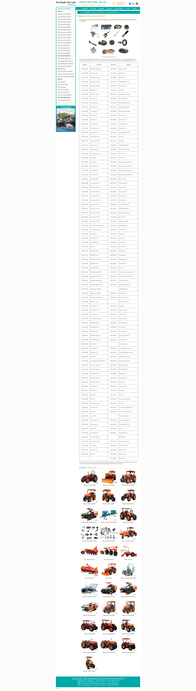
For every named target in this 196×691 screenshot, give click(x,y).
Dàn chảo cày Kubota (63, 89)
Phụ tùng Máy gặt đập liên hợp (65, 102)
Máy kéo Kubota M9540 (64, 48)
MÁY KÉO (59, 11)
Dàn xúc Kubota (62, 87)
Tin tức (128, 8)
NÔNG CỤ (59, 79)
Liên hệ (134, 8)
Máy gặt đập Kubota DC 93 (64, 66)
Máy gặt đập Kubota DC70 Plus (65, 63)
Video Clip (109, 8)
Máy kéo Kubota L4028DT (64, 14)
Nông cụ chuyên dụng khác (64, 95)
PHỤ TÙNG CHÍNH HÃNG (63, 97)
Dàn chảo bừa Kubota (63, 92)
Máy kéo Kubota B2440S (64, 53)
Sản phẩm (101, 8)
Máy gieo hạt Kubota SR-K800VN (66, 76)
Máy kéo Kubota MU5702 (64, 24)
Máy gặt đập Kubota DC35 (64, 58)
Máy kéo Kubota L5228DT (64, 22)
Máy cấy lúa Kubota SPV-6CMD (66, 74)
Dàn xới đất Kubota (63, 84)
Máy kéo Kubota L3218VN (64, 29)
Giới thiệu (93, 8)
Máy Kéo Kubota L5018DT (64, 19)
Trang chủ (85, 8)
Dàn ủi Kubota (61, 81)
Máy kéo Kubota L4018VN (64, 35)
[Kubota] (65, 4)
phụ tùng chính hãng (102, 60)
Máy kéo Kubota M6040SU (64, 42)
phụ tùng (100, 463)
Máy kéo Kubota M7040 (64, 45)
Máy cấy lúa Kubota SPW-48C (65, 71)
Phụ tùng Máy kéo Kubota (64, 100)
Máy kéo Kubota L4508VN (64, 37)
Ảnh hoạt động (119, 8)
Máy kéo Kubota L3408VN (64, 32)
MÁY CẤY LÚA (61, 68)
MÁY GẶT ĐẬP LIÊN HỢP (63, 55)
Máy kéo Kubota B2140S (64, 50)
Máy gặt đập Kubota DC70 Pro (65, 61)
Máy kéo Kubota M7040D (64, 27)
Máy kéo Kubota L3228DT (64, 16)
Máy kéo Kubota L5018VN (64, 40)
